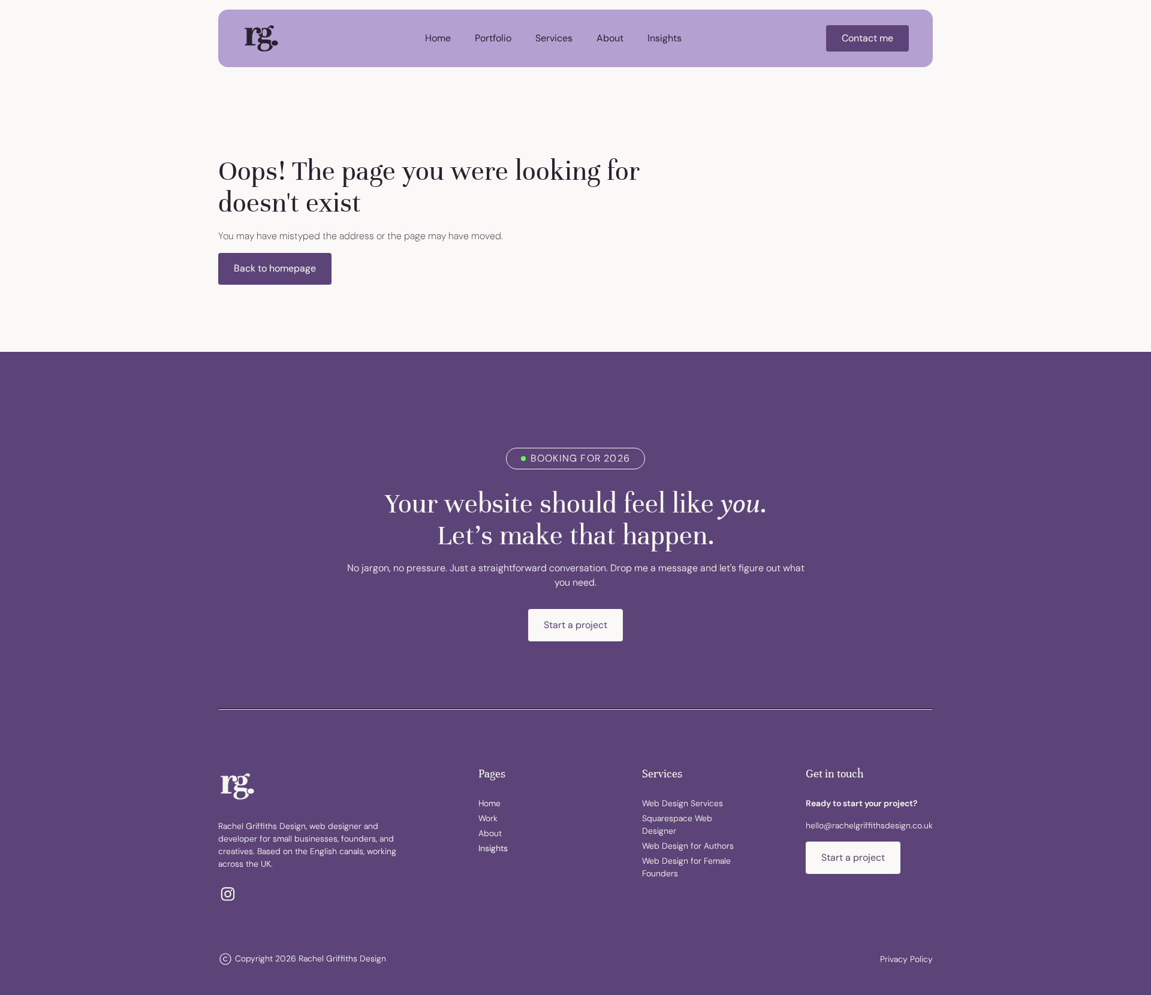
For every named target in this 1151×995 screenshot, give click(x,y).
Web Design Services (682, 803)
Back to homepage (275, 268)
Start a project (575, 625)
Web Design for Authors (688, 845)
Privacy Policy (906, 959)
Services (554, 38)
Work (488, 818)
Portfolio (493, 38)
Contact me (867, 38)
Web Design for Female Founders (686, 867)
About (609, 38)
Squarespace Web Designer (677, 824)
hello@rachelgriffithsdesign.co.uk (869, 825)
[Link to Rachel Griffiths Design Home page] (261, 38)
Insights (664, 38)
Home (438, 38)
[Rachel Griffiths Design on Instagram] (227, 894)
